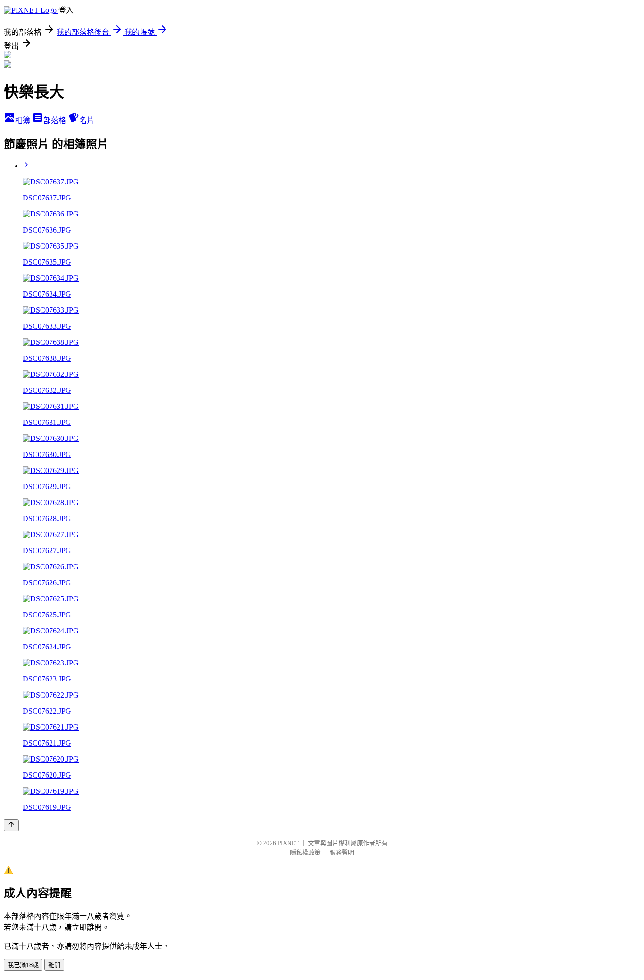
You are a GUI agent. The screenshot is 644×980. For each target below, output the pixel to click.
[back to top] (11, 825)
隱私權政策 (305, 852)
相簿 (23, 120)
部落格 (55, 120)
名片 (86, 120)
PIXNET (288, 843)
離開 (54, 965)
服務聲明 (342, 852)
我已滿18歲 (23, 965)
